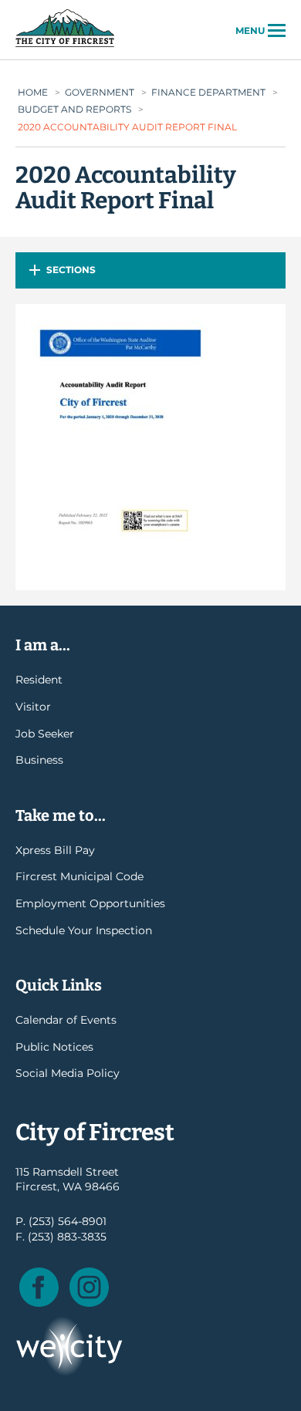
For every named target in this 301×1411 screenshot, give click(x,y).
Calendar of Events (66, 1020)
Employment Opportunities (90, 903)
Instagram (89, 1287)
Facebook (39, 1287)
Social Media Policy (67, 1073)
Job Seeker (44, 734)
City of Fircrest (64, 45)
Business (39, 760)
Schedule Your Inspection (83, 930)
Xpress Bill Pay (55, 850)
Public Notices (54, 1047)
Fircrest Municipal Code (79, 876)
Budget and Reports (74, 109)
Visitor (33, 707)
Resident (39, 680)
